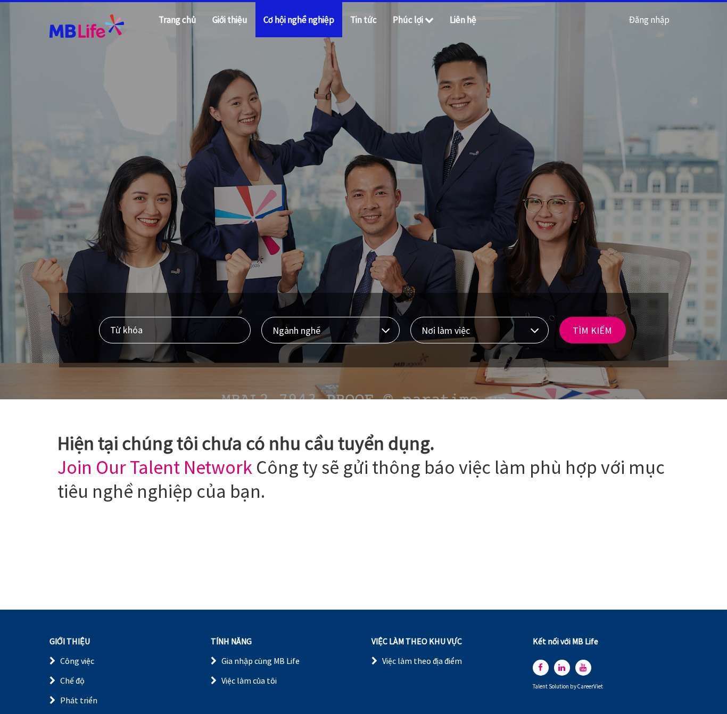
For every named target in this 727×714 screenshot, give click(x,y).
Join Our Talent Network (154, 467)
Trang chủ (177, 20)
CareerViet (590, 687)
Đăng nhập (649, 20)
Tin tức (363, 20)
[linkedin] (562, 668)
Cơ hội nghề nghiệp (298, 20)
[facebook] (541, 668)
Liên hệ (463, 20)
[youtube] (583, 668)
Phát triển (78, 700)
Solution (559, 687)
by (573, 687)
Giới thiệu (229, 20)
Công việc (77, 660)
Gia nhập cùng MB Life (260, 660)
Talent (541, 687)
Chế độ (72, 680)
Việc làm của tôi (249, 680)
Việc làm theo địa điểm (422, 660)
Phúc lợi (408, 20)
